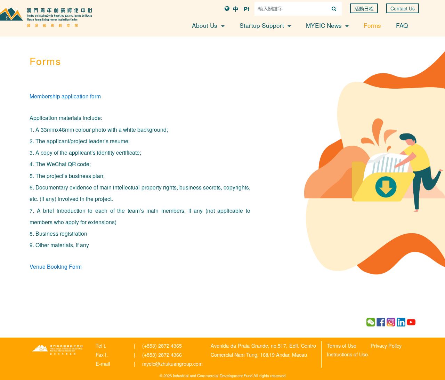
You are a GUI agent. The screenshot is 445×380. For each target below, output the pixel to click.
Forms (372, 25)
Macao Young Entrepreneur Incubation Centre (57, 349)
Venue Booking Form (56, 266)
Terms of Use (341, 345)
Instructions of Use (347, 354)
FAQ (402, 25)
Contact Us (402, 8)
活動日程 (364, 8)
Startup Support (263, 25)
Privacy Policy (386, 345)
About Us (205, 25)
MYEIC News (324, 25)
